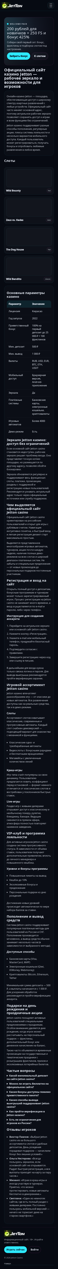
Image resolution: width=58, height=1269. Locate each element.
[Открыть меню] (51, 5)
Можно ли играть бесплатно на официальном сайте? (28, 1085)
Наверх (7, 1263)
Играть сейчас (15, 1249)
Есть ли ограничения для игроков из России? (24, 1121)
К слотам (40, 56)
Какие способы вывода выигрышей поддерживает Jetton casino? (28, 1103)
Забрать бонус (19, 56)
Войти (35, 1249)
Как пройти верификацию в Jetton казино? (26, 1113)
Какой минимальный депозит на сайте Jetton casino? (27, 1077)
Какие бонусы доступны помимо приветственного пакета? (29, 1093)
